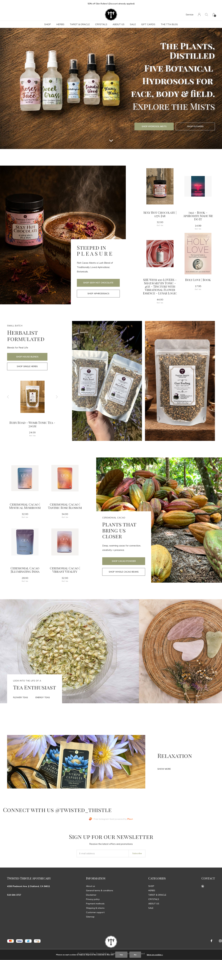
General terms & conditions (99, 890)
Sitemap (90, 916)
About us (90, 886)
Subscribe (137, 853)
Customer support (95, 912)
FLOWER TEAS (20, 697)
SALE (133, 24)
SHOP (47, 24)
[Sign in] (199, 14)
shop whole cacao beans (124, 571)
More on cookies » (155, 955)
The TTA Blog (169, 24)
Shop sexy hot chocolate (98, 282)
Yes (121, 955)
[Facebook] (211, 941)
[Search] (206, 14)
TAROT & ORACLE (80, 24)
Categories (157, 878)
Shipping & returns (95, 908)
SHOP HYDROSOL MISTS (154, 126)
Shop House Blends (27, 356)
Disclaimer (91, 894)
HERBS (60, 24)
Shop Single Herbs (27, 366)
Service (189, 14)
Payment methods (95, 903)
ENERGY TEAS (42, 697)
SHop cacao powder (124, 561)
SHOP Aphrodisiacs (98, 293)
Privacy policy (93, 899)
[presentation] (8, 396)
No (135, 955)
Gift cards (148, 24)
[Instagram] (220, 941)
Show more (164, 769)
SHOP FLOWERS (195, 126)
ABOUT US (118, 24)
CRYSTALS (101, 24)
